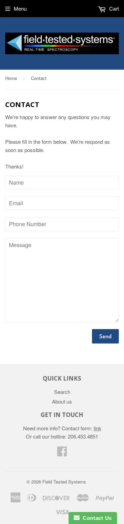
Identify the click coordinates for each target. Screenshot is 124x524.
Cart (113, 8)
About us (62, 401)
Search (62, 391)
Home (11, 78)
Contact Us (96, 518)
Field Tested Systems (64, 481)
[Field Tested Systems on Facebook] (62, 453)
